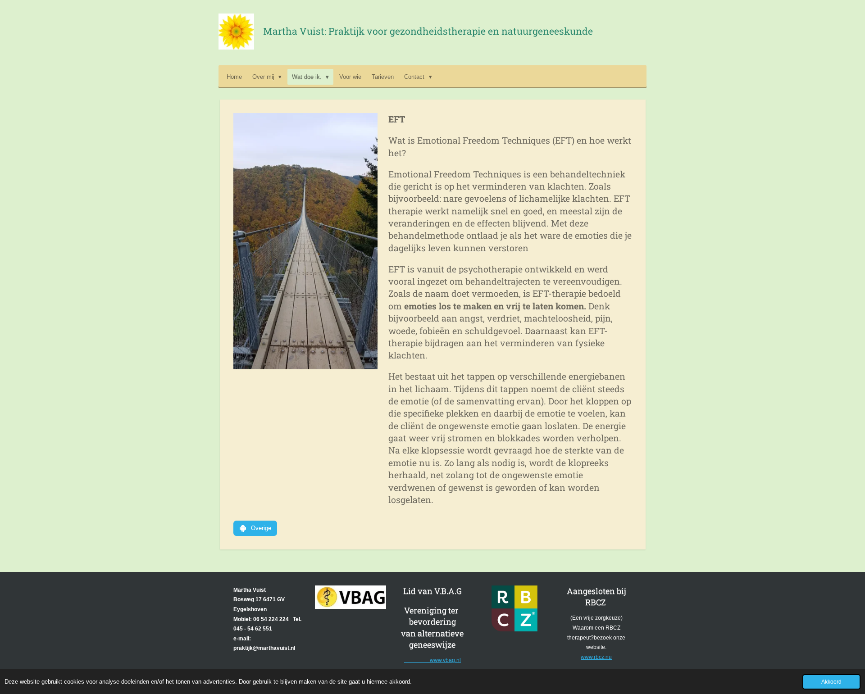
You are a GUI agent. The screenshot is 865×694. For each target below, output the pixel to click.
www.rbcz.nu (596, 657)
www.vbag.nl (432, 660)
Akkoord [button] (831, 682)
